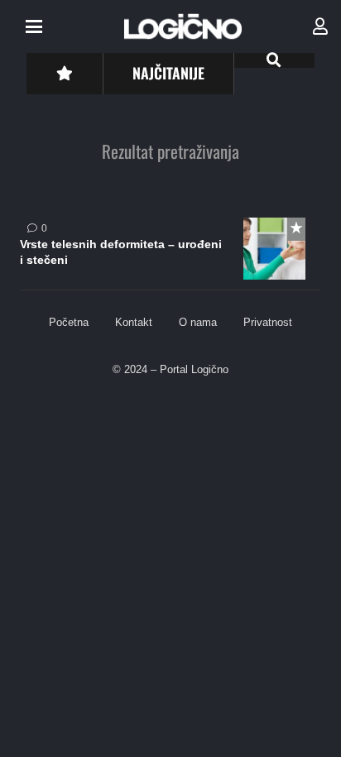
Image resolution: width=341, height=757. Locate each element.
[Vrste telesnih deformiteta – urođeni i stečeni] (170, 254)
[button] (34, 26)
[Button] (64, 73)
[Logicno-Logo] (182, 26)
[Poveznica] (320, 26)
